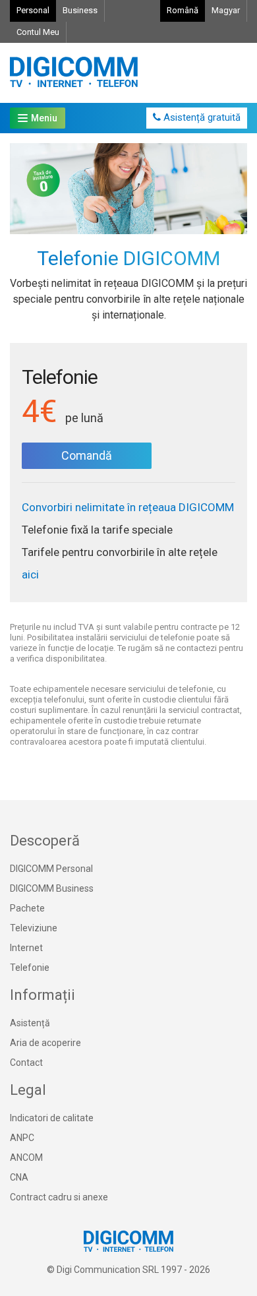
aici (30, 574)
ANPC (22, 1137)
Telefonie (29, 967)
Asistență (30, 1023)
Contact (26, 1062)
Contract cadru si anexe (59, 1197)
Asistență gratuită (201, 117)
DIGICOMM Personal (51, 868)
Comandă (86, 455)
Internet (26, 947)
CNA (19, 1177)
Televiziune (33, 928)
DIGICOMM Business (52, 888)
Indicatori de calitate (52, 1118)
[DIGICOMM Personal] (74, 72)
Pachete (27, 908)
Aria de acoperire (45, 1042)
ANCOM (26, 1157)
